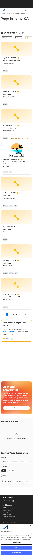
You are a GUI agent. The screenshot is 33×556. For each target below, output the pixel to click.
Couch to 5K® (7, 510)
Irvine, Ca (9, 14)
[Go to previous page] (3, 314)
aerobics (14, 462)
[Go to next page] (29, 314)
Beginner (11, 470)
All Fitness (5, 462)
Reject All (16, 547)
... (22, 314)
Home (3, 14)
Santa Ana (18, 481)
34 (26, 314)
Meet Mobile (7, 514)
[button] (18, 37)
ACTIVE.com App (8, 508)
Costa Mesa (7, 481)
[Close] (31, 525)
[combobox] (7, 37)
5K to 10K (5, 512)
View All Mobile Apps (9, 517)
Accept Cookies (16, 552)
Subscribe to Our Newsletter (11, 523)
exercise (23, 462)
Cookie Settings (16, 542)
